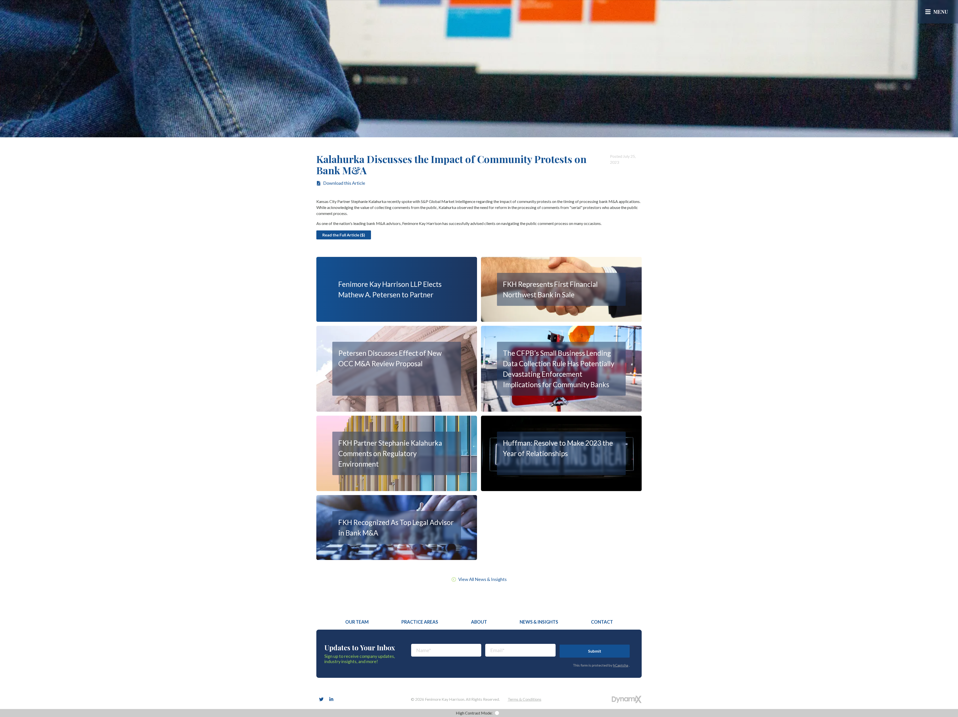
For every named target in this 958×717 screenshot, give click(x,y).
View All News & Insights (482, 579)
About (479, 622)
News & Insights (539, 622)
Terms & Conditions (524, 699)
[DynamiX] (627, 699)
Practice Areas (419, 622)
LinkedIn (331, 699)
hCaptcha (620, 665)
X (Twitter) (321, 699)
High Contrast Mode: (930, 31)
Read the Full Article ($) (343, 234)
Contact (602, 622)
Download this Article (344, 183)
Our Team (357, 622)
